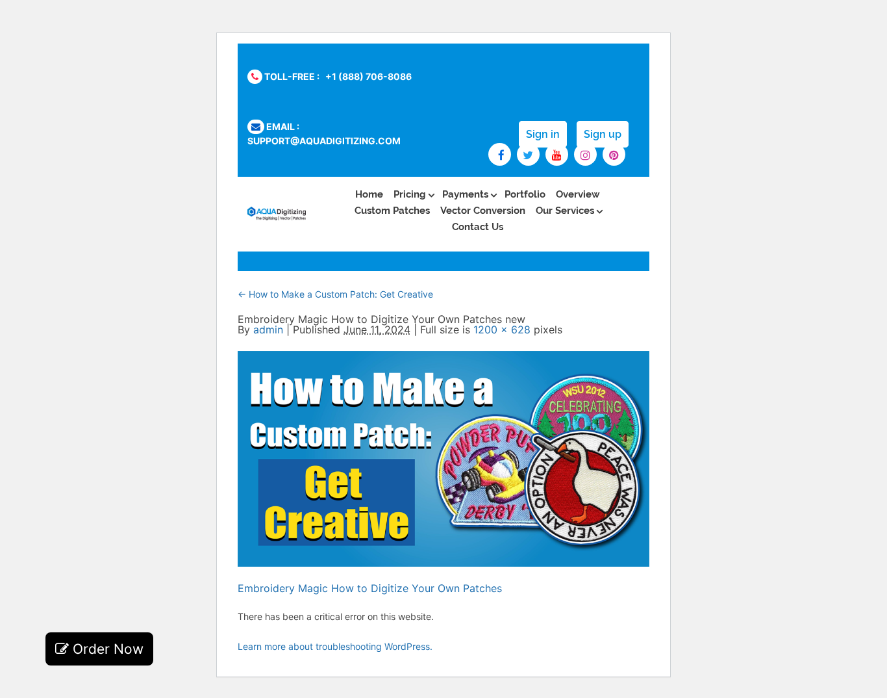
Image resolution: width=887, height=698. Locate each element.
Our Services (565, 210)
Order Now (106, 649)
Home (369, 194)
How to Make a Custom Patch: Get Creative (335, 294)
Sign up (602, 134)
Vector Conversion (482, 210)
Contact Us (477, 227)
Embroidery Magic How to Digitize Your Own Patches (370, 588)
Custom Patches (392, 210)
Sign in (543, 134)
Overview (578, 194)
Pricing (410, 194)
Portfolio (525, 194)
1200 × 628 (502, 329)
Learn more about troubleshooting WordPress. (335, 646)
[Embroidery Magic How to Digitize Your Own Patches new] (443, 563)
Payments (465, 194)
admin (268, 329)
